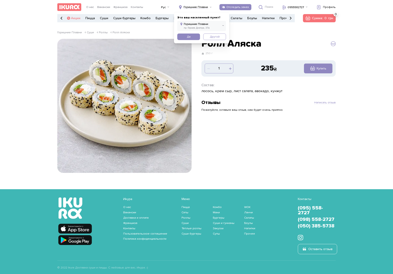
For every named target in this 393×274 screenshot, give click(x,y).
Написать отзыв (325, 102)
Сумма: (319, 18)
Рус (163, 7)
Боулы (252, 18)
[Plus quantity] (208, 68)
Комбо (145, 18)
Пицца (90, 18)
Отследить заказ (237, 7)
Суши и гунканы (223, 223)
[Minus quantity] (229, 68)
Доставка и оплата (136, 217)
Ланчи (248, 212)
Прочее (285, 18)
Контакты (137, 7)
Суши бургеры (124, 18)
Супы (216, 233)
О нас (90, 7)
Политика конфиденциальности (144, 238)
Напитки (268, 18)
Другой (215, 36)
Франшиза (120, 7)
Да (189, 36)
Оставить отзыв (320, 249)
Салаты (236, 18)
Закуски (218, 228)
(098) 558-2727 (316, 219)
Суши (104, 18)
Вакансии (103, 7)
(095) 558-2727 (310, 210)
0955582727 (296, 7)
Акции (75, 18)
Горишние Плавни (69, 32)
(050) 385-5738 (316, 226)
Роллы (103, 32)
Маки (216, 212)
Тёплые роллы (191, 228)
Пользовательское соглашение (145, 233)
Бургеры (162, 18)
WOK (247, 207)
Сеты (185, 212)
